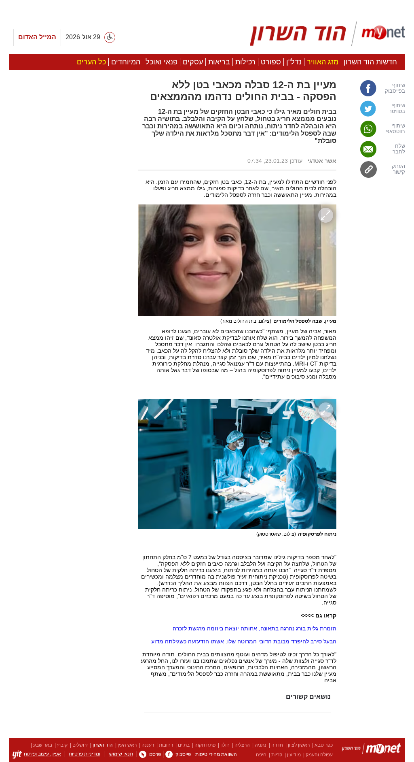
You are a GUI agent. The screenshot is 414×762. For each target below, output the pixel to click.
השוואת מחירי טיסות (216, 754)
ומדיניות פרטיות (84, 754)
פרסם (155, 754)
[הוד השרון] (327, 33)
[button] (69, 456)
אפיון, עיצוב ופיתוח (42, 754)
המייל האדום (37, 37)
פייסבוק (183, 754)
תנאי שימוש (121, 754)
